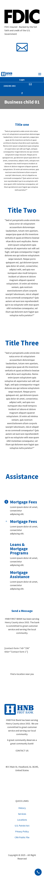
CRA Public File (22, 837)
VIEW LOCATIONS (22, 682)
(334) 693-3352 (9, 86)
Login (22, 79)
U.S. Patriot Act (22, 825)
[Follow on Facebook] (20, 58)
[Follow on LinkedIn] (29, 640)
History (22, 807)
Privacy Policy (22, 831)
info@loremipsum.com (22, 38)
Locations (22, 819)
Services (22, 813)
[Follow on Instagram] (24, 58)
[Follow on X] (24, 640)
